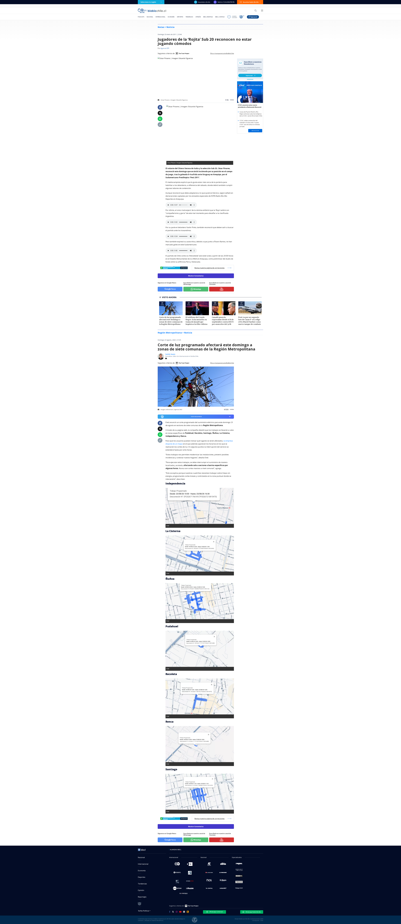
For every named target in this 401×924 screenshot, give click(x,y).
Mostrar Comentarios (196, 276)
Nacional (150, 17)
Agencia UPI (165, 48)
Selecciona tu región (148, 2)
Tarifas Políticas (143, 911)
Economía (171, 17)
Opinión (198, 17)
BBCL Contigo (220, 17)
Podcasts (141, 17)
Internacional (160, 17)
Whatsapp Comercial (216, 912)
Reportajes (142, 897)
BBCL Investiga (208, 17)
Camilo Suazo (170, 354)
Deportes (180, 17)
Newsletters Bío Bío (204, 2)
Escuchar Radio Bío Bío (251, 2)
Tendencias (189, 17)
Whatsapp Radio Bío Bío (253, 912)
